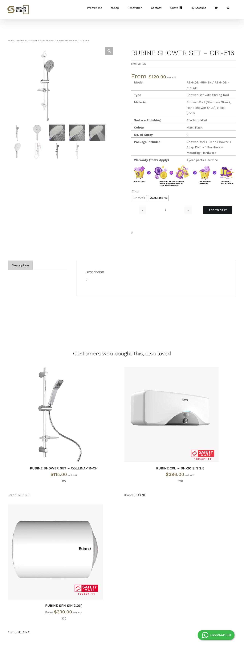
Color (136, 191)
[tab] (20, 265)
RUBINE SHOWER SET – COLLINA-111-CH (64, 468)
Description (20, 265)
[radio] (139, 198)
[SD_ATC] (183, 164)
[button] (228, 7)
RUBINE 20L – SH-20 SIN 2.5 (180, 468)
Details (67, 415)
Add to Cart (218, 210)
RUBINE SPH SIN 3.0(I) (64, 605)
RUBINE (24, 495)
